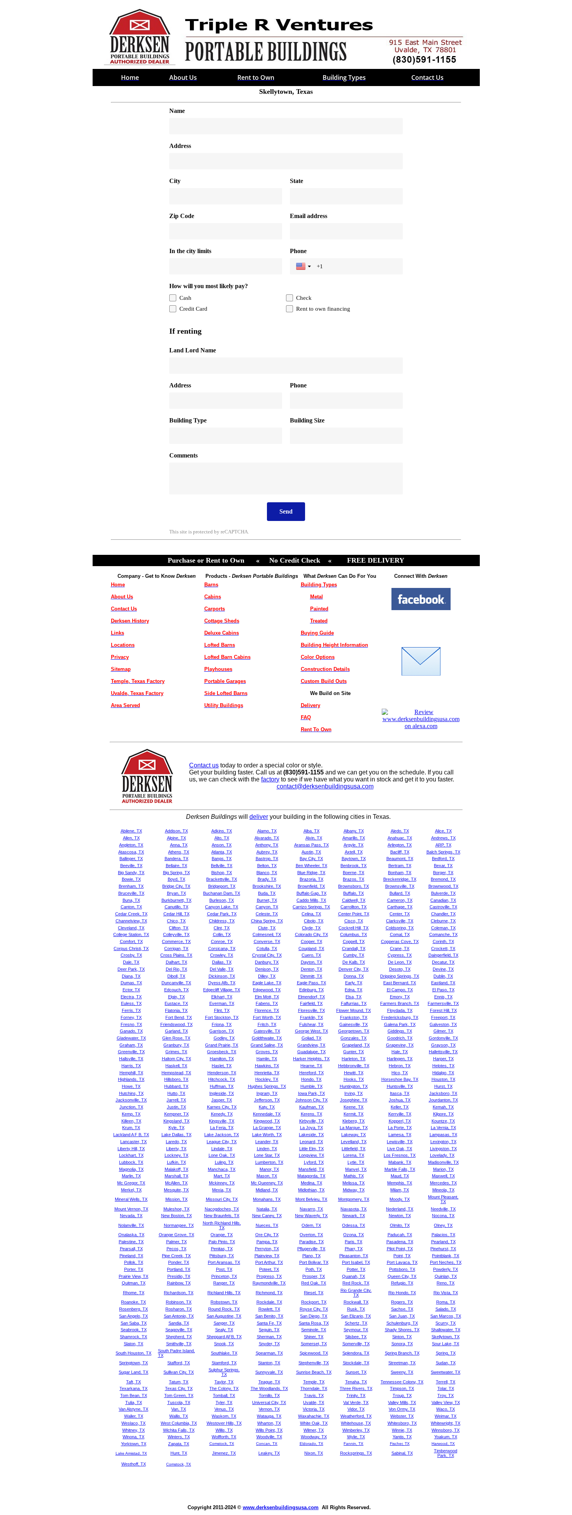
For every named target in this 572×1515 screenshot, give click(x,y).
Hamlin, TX (266, 1058)
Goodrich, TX (399, 1038)
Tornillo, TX (269, 1395)
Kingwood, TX (267, 1121)
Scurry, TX (445, 1323)
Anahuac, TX (400, 838)
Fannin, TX (353, 1443)
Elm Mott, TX (267, 996)
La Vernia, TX (443, 1127)
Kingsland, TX (176, 1121)
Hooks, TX (354, 1079)
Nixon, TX (313, 1453)
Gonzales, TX (353, 1038)
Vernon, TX (269, 1409)
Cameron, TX (399, 900)
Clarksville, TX (399, 921)
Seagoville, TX (178, 1329)
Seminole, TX (313, 1329)
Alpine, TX (176, 838)
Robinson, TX (178, 1302)
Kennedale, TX (267, 1114)
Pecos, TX (176, 1248)
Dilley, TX (266, 976)
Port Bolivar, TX (313, 1262)
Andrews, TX (443, 838)
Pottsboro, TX (402, 1269)
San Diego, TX (313, 1316)
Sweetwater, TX (445, 1372)
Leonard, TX (311, 1141)
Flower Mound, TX (353, 1010)
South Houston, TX (133, 1353)
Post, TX (224, 1269)
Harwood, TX (443, 1443)
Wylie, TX (356, 1436)
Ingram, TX (266, 1093)
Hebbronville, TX (353, 1065)
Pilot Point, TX (400, 1248)
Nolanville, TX (131, 1225)
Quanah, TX (353, 1276)
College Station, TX (131, 934)
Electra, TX (131, 996)
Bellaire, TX (176, 865)
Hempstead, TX (176, 1072)
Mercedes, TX (443, 1183)
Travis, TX (314, 1395)
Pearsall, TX (131, 1248)
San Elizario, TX (356, 1316)
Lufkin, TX (176, 1162)
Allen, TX (131, 838)
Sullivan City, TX (178, 1372)
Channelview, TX (131, 921)
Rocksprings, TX (356, 1453)
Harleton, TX (353, 1058)
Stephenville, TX (313, 1362)
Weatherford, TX (356, 1416)
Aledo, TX (400, 831)
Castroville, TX (443, 906)
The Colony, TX (224, 1388)
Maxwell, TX (443, 1176)
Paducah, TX (400, 1234)
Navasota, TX (353, 1209)
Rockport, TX (313, 1302)
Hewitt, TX (353, 1072)
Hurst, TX (443, 1086)
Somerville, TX (356, 1343)
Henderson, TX (221, 1072)
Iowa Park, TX (311, 1093)
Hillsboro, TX (176, 1079)
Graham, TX (131, 1045)
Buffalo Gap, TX (311, 893)
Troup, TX (402, 1395)
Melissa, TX (353, 1183)
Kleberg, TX (353, 1121)
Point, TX (402, 1255)
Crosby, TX (131, 955)
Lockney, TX (176, 1155)
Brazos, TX (353, 879)
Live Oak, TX (399, 1148)
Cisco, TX (353, 921)
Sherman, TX (269, 1336)
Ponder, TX (178, 1262)
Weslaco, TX (133, 1423)
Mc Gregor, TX (131, 1183)
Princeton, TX (224, 1276)
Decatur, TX (443, 962)
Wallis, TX (178, 1416)
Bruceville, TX (131, 893)
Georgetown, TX (353, 1031)
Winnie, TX (402, 1430)
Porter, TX (133, 1269)
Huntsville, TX (400, 1086)
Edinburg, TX (311, 989)
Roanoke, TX (133, 1302)
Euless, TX (131, 1003)
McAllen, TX (176, 1183)
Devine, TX (443, 969)
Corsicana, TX (221, 948)
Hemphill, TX (131, 1072)
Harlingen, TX (399, 1058)
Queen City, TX (402, 1276)
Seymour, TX (356, 1329)
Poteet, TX (269, 1269)
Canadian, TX (443, 900)
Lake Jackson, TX (221, 1134)
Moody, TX (400, 1199)
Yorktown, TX (133, 1443)
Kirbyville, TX (311, 1121)
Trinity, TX (355, 1395)
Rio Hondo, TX (402, 1292)
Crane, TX (399, 948)
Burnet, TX (267, 900)
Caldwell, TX (353, 900)
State (296, 181)
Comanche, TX (443, 934)
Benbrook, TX (353, 865)
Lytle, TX (355, 1162)
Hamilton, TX (222, 1058)
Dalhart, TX (176, 962)
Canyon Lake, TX (221, 906)
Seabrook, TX (134, 1329)
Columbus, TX (353, 934)
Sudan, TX (446, 1362)
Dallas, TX (222, 962)
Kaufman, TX (311, 1107)
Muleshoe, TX (176, 1209)
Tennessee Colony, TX (402, 1382)
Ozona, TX (353, 1234)
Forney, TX (131, 1017)
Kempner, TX (176, 1114)
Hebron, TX (400, 1065)
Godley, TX (224, 1038)
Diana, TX (131, 976)
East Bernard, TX (399, 982)
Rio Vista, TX (445, 1292)
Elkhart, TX (221, 996)
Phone (298, 251)
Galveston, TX (443, 1024)
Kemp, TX (131, 1114)
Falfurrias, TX (354, 1003)
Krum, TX (131, 1127)
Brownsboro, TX (353, 886)
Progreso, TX (269, 1276)
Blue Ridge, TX (311, 872)
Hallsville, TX (131, 1058)
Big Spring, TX (176, 872)
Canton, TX (131, 906)
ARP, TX (443, 845)
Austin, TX (311, 852)
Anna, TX (179, 845)
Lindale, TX (221, 1148)
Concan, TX (266, 1443)
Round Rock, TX (224, 1309)
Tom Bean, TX (133, 1395)
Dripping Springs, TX (399, 976)
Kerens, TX (311, 1114)
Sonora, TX (402, 1343)
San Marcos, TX (445, 1316)
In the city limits (190, 251)
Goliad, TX (311, 1038)
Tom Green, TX (178, 1395)
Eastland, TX (443, 982)
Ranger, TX (224, 1283)
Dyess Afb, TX (221, 982)
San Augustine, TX (224, 1316)
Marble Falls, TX (399, 1169)
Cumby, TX (353, 955)
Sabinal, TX (402, 1453)
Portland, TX (178, 1269)
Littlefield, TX (353, 1148)
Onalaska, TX (131, 1234)
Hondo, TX (311, 1079)
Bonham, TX (399, 872)
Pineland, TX (131, 1255)
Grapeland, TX (356, 1045)
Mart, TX (222, 1176)
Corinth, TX (443, 941)
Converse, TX (267, 941)
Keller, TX (400, 1107)
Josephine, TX (353, 1100)
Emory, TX (400, 996)
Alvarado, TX (266, 838)
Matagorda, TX (311, 1176)
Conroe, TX (222, 941)
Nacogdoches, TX (222, 1209)
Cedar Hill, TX (176, 913)
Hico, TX (399, 1072)
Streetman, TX (402, 1362)
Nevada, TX (131, 1215)
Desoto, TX (400, 969)
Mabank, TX (399, 1162)
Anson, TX (222, 845)
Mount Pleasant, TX (443, 1199)
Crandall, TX (353, 948)
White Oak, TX (314, 1423)
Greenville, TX (131, 1051)
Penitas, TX (222, 1248)
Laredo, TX (176, 1141)
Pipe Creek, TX (176, 1255)
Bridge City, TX (176, 886)
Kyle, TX (176, 1127)
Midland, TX (267, 1190)
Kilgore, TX (443, 1114)
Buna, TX (131, 900)
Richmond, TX (269, 1292)
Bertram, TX (399, 865)
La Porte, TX (400, 1127)
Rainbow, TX (179, 1283)
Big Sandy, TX (131, 872)
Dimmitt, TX (311, 976)
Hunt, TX (178, 1453)
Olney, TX (443, 1225)
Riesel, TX (313, 1292)
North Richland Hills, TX (222, 1225)
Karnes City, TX (222, 1107)
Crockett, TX (443, 948)
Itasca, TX (399, 1093)
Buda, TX (266, 893)
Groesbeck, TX (221, 1051)
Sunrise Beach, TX (314, 1372)
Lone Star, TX (267, 1155)
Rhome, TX (133, 1292)
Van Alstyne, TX (133, 1409)
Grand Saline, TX (267, 1045)
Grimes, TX (176, 1051)
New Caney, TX (267, 1215)
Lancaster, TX (133, 1141)
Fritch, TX (267, 1024)
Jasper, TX (221, 1100)
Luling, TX (224, 1162)
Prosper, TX (313, 1276)
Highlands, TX (131, 1079)
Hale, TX (399, 1051)
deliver (258, 816)
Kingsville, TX (221, 1121)
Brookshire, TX (267, 886)
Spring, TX (446, 1353)
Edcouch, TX (176, 989)
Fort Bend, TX (178, 1017)
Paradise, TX (311, 1241)
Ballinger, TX (131, 858)
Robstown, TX (224, 1302)
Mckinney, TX (222, 1183)
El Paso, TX (443, 989)
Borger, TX (443, 872)
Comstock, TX (221, 1443)
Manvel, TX (356, 1169)
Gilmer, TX (443, 1031)
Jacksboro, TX (443, 1093)
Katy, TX (267, 1107)
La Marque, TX (354, 1127)
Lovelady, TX (442, 1155)
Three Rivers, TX (356, 1388)
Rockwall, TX (356, 1302)
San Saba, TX (134, 1323)
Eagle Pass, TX (311, 982)
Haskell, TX (176, 1065)
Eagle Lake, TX (267, 982)
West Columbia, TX (179, 1423)
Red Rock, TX (355, 1283)
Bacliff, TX (399, 852)
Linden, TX (267, 1148)
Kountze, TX (443, 1121)
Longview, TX (311, 1155)
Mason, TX (266, 1176)
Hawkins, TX (267, 1065)
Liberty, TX (176, 1148)
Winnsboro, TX (446, 1430)
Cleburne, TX (443, 921)
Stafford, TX (178, 1362)
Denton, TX (311, 969)
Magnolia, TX (131, 1169)
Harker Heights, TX (311, 1058)
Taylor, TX (223, 1382)
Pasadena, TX (399, 1241)
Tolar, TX (445, 1388)
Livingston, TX (443, 1148)
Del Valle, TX (221, 969)
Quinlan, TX (446, 1276)
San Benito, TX (269, 1316)
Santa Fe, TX (269, 1323)
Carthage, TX (399, 906)
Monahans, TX (267, 1199)
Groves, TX (267, 1051)
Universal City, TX (269, 1402)
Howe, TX (131, 1086)
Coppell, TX (354, 941)
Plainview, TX (266, 1255)
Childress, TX (222, 921)
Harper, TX (443, 1058)
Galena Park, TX (400, 1024)
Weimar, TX (445, 1416)
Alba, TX (311, 831)
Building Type (188, 420)
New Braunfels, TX (221, 1215)
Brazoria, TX (311, 879)
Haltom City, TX (176, 1058)
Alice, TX (443, 831)
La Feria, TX (221, 1127)
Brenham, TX (131, 886)
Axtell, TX (354, 852)
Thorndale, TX (313, 1388)
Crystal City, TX (267, 955)
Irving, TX (353, 1093)
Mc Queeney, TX (267, 1183)
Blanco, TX (266, 872)
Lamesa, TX (399, 1134)
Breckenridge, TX (399, 879)
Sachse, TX (402, 1309)
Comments (183, 455)
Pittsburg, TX (221, 1255)
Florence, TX (266, 1010)
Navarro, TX (311, 1209)
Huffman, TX (221, 1086)
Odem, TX (311, 1225)
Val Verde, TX (355, 1402)
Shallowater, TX (445, 1329)
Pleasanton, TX (353, 1255)
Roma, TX (445, 1302)
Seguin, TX (269, 1329)
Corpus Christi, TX (131, 948)
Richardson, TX (178, 1292)
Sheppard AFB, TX (224, 1336)
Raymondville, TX (269, 1283)
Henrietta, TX (266, 1072)
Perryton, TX (267, 1248)
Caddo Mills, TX (311, 900)
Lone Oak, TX (222, 1155)
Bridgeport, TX (221, 886)
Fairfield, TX (311, 1003)
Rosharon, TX (178, 1309)
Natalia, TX (266, 1209)
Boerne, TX (353, 872)
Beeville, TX (131, 865)
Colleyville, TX (176, 934)
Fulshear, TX (311, 1024)
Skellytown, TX (446, 1336)
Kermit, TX (353, 1114)
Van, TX (178, 1409)
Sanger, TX (224, 1323)
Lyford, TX (314, 1162)
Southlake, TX (224, 1353)
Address (180, 146)
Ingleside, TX (221, 1093)
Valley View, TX (446, 1402)
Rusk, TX (356, 1309)
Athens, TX (178, 852)
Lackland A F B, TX (131, 1134)
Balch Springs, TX (443, 852)
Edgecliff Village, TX (221, 989)
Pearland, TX (443, 1241)
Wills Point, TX (269, 1430)
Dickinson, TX (222, 976)
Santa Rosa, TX (314, 1323)
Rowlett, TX (269, 1309)
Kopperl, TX (400, 1121)
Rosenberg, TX (133, 1309)
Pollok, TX (133, 1262)
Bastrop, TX (267, 858)
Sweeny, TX (402, 1372)
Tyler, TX (224, 1402)
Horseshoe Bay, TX (399, 1079)
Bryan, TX (176, 893)
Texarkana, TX (133, 1388)
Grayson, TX (443, 1045)
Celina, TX (311, 913)
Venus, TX (224, 1409)
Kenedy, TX (222, 1114)
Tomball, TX (224, 1395)
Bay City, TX (311, 858)
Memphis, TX (399, 1183)
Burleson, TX (221, 900)
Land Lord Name (192, 350)
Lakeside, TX (311, 1134)
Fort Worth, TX (267, 1017)
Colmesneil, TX (267, 934)
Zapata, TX (178, 1443)
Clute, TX (266, 928)
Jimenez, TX (224, 1453)
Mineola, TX (443, 1190)
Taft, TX (133, 1382)
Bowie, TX (131, 879)
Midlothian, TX (311, 1190)
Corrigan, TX (176, 948)
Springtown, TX (133, 1362)
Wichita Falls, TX (179, 1430)
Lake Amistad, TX (131, 1453)
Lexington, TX (443, 1141)
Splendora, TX (355, 1353)
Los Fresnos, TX (400, 1155)
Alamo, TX (267, 831)
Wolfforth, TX (224, 1436)
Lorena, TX (353, 1155)
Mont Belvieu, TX (311, 1199)
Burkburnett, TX (176, 900)
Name (177, 110)
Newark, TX (353, 1215)
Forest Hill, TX (443, 1010)
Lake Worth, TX (267, 1134)
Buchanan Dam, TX (221, 893)
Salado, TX (445, 1309)
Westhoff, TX (133, 1464)
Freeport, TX (443, 1017)
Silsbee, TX (356, 1336)
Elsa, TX (353, 996)
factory (270, 779)
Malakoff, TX (176, 1169)
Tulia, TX (133, 1402)
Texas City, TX (179, 1388)
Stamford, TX (224, 1362)
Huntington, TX (354, 1086)
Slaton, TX (133, 1343)
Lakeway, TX (353, 1134)
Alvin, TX (313, 838)
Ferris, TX (131, 1010)
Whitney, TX (133, 1430)
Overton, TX (311, 1234)
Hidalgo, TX (443, 1072)
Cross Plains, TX (176, 955)
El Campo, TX (400, 989)
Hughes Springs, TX (267, 1086)
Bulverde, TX (443, 893)
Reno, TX (445, 1283)
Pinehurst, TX (443, 1248)
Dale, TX (131, 962)
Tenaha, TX (356, 1382)
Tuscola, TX (178, 1402)
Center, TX (400, 913)
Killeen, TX (131, 1121)
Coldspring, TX (400, 928)
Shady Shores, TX (402, 1329)
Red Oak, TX (313, 1283)
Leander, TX (266, 1141)
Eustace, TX (176, 1003)
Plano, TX (311, 1255)
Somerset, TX (314, 1343)
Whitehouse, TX (356, 1423)
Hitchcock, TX (221, 1079)
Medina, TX (311, 1183)
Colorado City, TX (311, 934)
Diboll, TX (176, 976)
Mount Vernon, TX (131, 1209)
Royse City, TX (314, 1309)
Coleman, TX (443, 928)
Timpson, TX (402, 1388)
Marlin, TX (131, 1176)
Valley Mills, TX (402, 1402)
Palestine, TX (131, 1241)
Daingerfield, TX (443, 955)
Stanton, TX (269, 1362)
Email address (308, 216)
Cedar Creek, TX (131, 913)
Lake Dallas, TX (176, 1134)
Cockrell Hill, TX (353, 928)
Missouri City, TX (222, 1199)
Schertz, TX (356, 1323)
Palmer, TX (176, 1241)
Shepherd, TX (179, 1336)
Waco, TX (445, 1409)
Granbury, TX (176, 1045)
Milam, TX (399, 1190)
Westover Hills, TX (224, 1423)
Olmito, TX (400, 1225)
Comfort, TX (131, 941)
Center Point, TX (353, 913)
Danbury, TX (267, 962)
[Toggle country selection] (304, 266)
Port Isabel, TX (356, 1262)
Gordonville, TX (443, 1038)
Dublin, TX (443, 976)
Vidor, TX (356, 1409)
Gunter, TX (353, 1051)
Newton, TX (400, 1215)
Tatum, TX (178, 1382)
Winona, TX (133, 1436)
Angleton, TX (131, 845)
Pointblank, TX (445, 1255)
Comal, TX (400, 934)
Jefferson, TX (267, 1100)
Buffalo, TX (353, 893)
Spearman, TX (269, 1353)
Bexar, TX (443, 865)
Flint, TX (222, 1010)
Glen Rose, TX (176, 1038)
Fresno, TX (131, 1024)
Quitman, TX (134, 1283)
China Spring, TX (267, 921)
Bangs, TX (222, 858)
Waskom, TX (224, 1416)
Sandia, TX (178, 1323)
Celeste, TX (267, 913)
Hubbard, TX (176, 1086)
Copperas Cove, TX (400, 941)
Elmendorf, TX (311, 996)
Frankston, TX (353, 1017)
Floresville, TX (311, 1010)
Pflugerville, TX (311, 1248)
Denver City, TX (353, 969)
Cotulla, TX (266, 948)
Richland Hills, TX (223, 1292)
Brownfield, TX (311, 886)
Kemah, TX (443, 1107)
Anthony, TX (266, 845)
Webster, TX (402, 1416)
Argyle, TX (353, 845)
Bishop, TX (221, 872)
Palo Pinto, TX (222, 1241)
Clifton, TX (178, 928)
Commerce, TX (176, 941)
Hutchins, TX (131, 1093)
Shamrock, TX (133, 1336)
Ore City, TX (267, 1234)
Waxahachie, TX (313, 1416)
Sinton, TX (402, 1336)
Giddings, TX (400, 1031)
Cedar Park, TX (222, 913)
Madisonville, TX (443, 1162)
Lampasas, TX (443, 1134)
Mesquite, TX (176, 1190)
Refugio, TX (402, 1283)
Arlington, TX (400, 845)
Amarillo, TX (353, 838)
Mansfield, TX (311, 1169)
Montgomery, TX (353, 1199)
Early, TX (353, 982)
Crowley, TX (221, 955)
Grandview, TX (311, 1045)
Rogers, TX (402, 1302)
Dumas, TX (131, 982)
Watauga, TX (269, 1416)
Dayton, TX (311, 962)
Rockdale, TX (269, 1302)
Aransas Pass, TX (311, 845)
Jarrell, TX (176, 1100)
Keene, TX (353, 1107)
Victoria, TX (314, 1409)
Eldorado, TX (311, 1443)
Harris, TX (131, 1065)
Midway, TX (354, 1190)
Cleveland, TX (131, 928)
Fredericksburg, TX (399, 1017)
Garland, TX (176, 1031)
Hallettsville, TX (443, 1051)
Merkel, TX (131, 1190)
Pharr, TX (354, 1248)
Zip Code (181, 216)
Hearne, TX (311, 1065)
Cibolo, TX (313, 921)
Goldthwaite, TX (267, 1038)
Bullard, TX (400, 893)
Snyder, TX (269, 1343)
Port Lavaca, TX (402, 1262)
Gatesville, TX (267, 1031)
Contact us (204, 765)
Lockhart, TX (131, 1155)
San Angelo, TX (133, 1316)
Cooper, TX (311, 941)
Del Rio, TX (176, 969)
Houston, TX (443, 1079)
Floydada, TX (399, 1010)
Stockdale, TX (356, 1362)
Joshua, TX (400, 1100)
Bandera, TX (176, 858)
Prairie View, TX (133, 1276)
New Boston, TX (176, 1215)
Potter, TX (356, 1269)
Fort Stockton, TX (222, 1017)
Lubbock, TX (131, 1162)
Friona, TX (222, 1024)
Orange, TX (222, 1234)
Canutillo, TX (176, 906)
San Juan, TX (402, 1316)
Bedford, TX (443, 858)
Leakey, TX (269, 1453)
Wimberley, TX (356, 1430)
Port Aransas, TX (224, 1262)
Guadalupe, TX (311, 1051)
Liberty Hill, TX (131, 1148)
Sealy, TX (224, 1329)
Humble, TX (311, 1086)
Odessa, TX (353, 1225)
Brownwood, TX (443, 886)
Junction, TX (131, 1107)
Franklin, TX (311, 1017)
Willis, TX (224, 1430)
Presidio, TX (178, 1276)
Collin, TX (222, 934)
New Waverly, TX (311, 1215)
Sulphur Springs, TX (224, 1372)
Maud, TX (400, 1176)
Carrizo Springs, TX (311, 906)
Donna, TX (354, 976)
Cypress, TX (400, 955)
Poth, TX (313, 1269)
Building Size (307, 420)
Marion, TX (443, 1169)
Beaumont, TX (399, 858)
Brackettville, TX (221, 879)
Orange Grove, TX (176, 1234)
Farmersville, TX (443, 1003)
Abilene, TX (131, 831)
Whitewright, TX (445, 1423)
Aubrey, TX (266, 852)
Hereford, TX (311, 1072)
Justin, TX (176, 1107)
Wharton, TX (269, 1423)
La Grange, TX (267, 1127)
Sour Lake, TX (445, 1343)
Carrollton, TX (353, 906)
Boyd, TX (176, 879)
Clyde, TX (311, 928)
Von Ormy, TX (402, 1409)
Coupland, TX (311, 948)
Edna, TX (353, 989)
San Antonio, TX (179, 1316)
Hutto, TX (176, 1093)
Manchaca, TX (221, 1169)
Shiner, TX (313, 1336)
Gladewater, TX (131, 1038)
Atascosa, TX (131, 852)
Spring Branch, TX (402, 1353)
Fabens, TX (267, 1003)
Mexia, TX (221, 1190)
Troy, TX (445, 1395)
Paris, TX (353, 1241)
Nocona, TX (443, 1215)
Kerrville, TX (399, 1114)
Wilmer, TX (314, 1430)
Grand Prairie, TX (221, 1045)
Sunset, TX (356, 1372)
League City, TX (222, 1141)
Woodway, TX (314, 1436)
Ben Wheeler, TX (311, 865)
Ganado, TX (131, 1031)
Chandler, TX (443, 913)
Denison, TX (267, 969)
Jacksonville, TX (131, 1100)
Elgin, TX (176, 996)
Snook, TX (224, 1343)
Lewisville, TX (399, 1141)
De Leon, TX (400, 962)
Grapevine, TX (400, 1045)
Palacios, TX (443, 1234)
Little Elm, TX (311, 1148)
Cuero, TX (311, 955)
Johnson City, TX (311, 1100)
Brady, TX (267, 879)
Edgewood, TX (267, 989)
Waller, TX (133, 1416)
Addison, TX (176, 831)
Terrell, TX (445, 1382)
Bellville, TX (221, 865)
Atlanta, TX (221, 852)
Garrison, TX (221, 1031)
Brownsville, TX (399, 886)
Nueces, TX (267, 1225)
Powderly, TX (445, 1269)
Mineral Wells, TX (131, 1199)
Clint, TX (222, 928)
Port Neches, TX (445, 1262)
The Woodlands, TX (269, 1388)
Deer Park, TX (131, 969)
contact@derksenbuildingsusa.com (325, 786)
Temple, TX (314, 1382)
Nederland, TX (399, 1209)
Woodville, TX (269, 1436)
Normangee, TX (179, 1225)
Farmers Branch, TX (399, 1003)
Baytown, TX (354, 858)
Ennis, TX (443, 996)
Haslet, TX (222, 1065)
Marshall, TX (176, 1176)
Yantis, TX (402, 1436)
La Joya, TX (311, 1127)
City (175, 181)
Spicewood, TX (314, 1353)
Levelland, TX (354, 1141)
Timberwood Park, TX (445, 1453)
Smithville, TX (178, 1343)
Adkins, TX (221, 831)
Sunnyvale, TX (269, 1372)
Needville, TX (443, 1209)
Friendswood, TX (176, 1024)
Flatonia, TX (176, 1010)
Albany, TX (354, 831)
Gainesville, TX (353, 1024)
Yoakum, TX (445, 1436)
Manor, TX (269, 1169)
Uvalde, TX (313, 1402)
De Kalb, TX (353, 962)
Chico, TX (176, 921)
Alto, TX (221, 838)
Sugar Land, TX (133, 1372)
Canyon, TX (267, 906)
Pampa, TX (266, 1241)
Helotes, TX (443, 1065)
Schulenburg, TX (402, 1323)
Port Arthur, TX (269, 1262)
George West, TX (311, 1031)
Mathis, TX (354, 1176)
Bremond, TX (443, 879)
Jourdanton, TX (443, 1100)
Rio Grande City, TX (356, 1292)
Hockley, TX (266, 1079)
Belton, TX (267, 865)
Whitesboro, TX (402, 1423)
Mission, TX (176, 1199)
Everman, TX (221, 1003)
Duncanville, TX (176, 982)
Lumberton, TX (269, 1162)
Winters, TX (179, 1436)
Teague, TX (269, 1382)
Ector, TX (131, 989)
